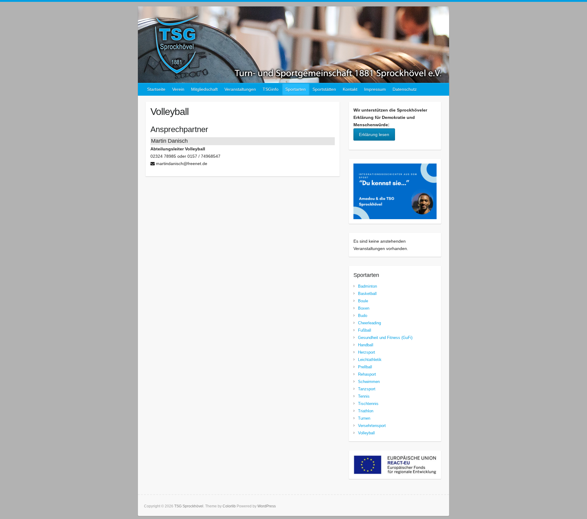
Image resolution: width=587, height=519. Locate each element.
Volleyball (366, 433)
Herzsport (366, 352)
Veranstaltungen (240, 89)
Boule (363, 301)
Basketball (367, 293)
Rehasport (367, 374)
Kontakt (350, 89)
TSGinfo (271, 89)
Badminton (367, 286)
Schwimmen (369, 381)
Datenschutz (405, 89)
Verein (178, 89)
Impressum (375, 89)
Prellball (365, 367)
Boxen (363, 308)
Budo (362, 315)
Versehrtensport (372, 425)
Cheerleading (369, 323)
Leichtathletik (370, 359)
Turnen (364, 418)
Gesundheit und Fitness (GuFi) (385, 337)
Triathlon (365, 411)
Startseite (156, 89)
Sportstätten (324, 89)
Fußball (364, 330)
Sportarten (295, 89)
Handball (365, 345)
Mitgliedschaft (204, 89)
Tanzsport (366, 389)
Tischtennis (368, 403)
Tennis (364, 396)
